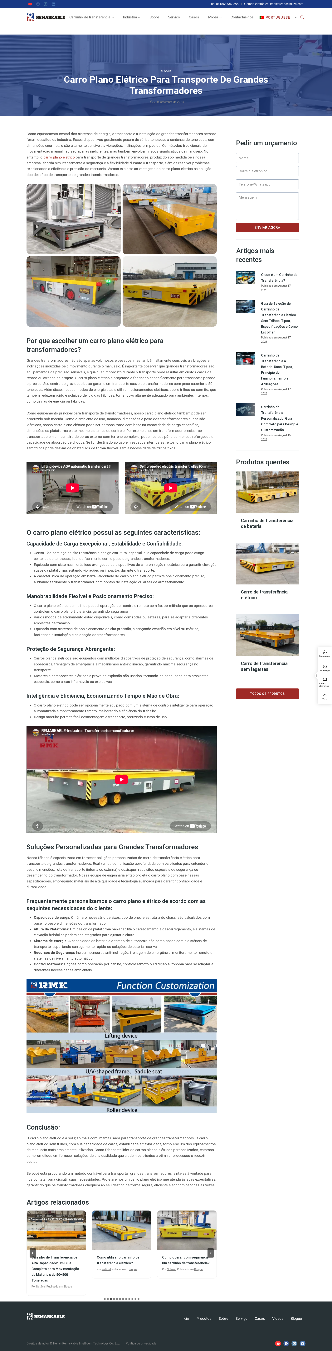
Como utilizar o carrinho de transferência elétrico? (53, 1260)
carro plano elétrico (59, 157)
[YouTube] (30, 4)
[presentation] (56, 1230)
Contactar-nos (242, 17)
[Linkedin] (53, 4)
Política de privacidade (141, 1343)
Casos (194, 17)
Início (185, 1318)
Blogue (166, 71)
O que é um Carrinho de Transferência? (279, 277)
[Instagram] (45, 4)
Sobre (154, 17)
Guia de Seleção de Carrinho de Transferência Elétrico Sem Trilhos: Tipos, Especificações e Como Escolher (279, 318)
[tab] (105, 1299)
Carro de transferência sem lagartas (264, 666)
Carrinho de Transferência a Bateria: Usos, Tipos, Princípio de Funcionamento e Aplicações (185, 1266)
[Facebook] (38, 4)
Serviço (174, 17)
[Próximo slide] (211, 1253)
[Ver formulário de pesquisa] (302, 17)
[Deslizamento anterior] (33, 1253)
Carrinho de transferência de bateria (267, 523)
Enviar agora (267, 227)
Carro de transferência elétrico (264, 595)
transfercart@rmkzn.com (286, 4)
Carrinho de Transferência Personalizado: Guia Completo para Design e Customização (279, 418)
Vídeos (277, 1318)
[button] (316, 675)
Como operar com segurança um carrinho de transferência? (120, 1260)
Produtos (203, 1318)
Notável (41, 1269)
